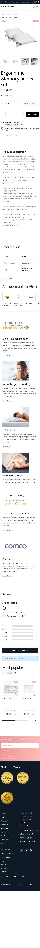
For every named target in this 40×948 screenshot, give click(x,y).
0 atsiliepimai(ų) (6, 90)
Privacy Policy (5, 884)
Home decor (4, 832)
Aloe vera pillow (27, 698)
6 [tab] (25, 68)
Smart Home (5, 836)
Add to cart (32, 114)
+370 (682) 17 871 (26, 837)
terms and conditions (21, 750)
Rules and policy (6, 857)
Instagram (30, 850)
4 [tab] (18, 68)
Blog (2, 843)
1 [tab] (8, 68)
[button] (35, 720)
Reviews (3, 864)
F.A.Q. (2, 860)
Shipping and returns (7, 853)
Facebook (21, 850)
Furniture (4, 821)
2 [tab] (12, 68)
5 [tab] (22, 68)
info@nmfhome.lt (26, 834)
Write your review (20, 650)
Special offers (5, 839)
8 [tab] (32, 68)
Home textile (5, 828)
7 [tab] (28, 68)
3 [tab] (15, 68)
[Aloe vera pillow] (29, 688)
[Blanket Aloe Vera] (11, 688)
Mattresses (4, 824)
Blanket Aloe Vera (9, 698)
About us (3, 817)
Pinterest (26, 850)
